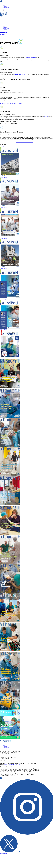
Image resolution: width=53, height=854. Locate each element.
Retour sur (5, 8)
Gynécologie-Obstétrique (19, 74)
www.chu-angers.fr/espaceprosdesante (24, 142)
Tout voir (2, 146)
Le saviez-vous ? (6, 7)
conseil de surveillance (31, 57)
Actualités (5, 6)
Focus (4, 5)
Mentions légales (3, 32)
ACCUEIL (2, 34)
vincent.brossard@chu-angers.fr (25, 123)
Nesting (46, 116)
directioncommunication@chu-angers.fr (12, 764)
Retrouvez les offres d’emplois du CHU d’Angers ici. (11, 103)
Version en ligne (3, 177)
